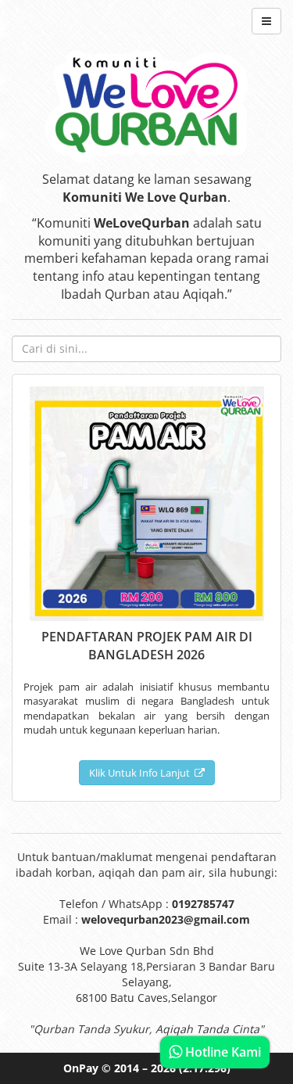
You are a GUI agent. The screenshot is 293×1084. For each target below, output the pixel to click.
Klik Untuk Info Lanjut (142, 773)
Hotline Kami (221, 1052)
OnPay (80, 1068)
